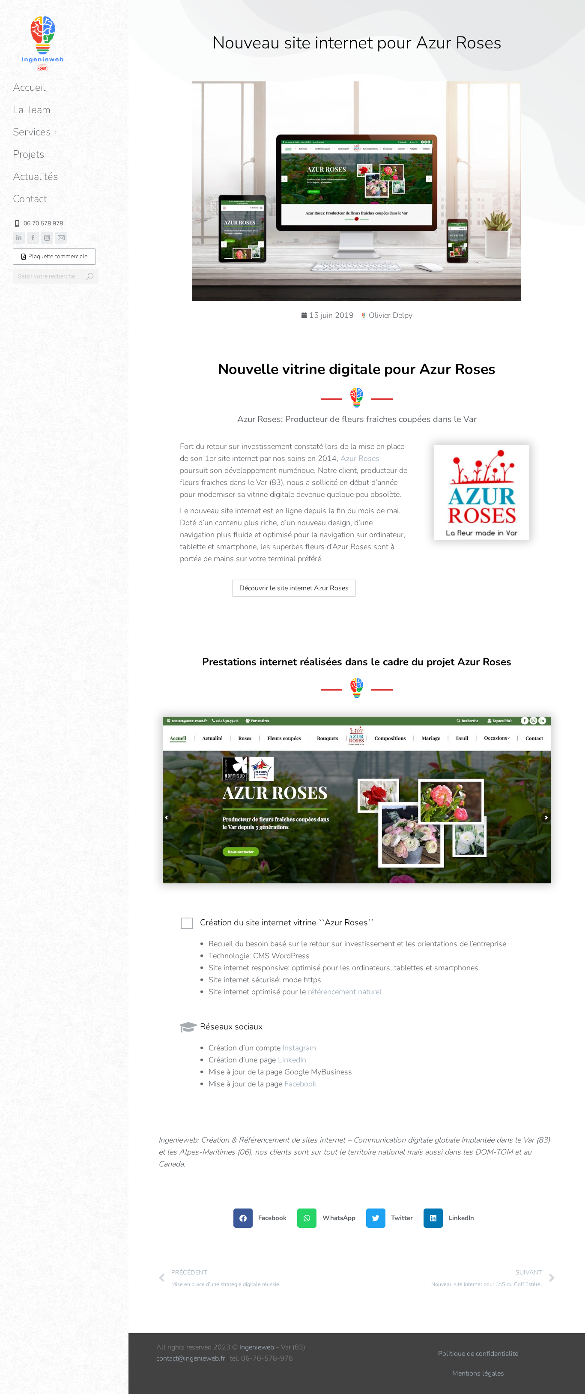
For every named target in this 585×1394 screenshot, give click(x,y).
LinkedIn (292, 1060)
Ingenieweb (256, 1347)
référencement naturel (345, 992)
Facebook (300, 1084)
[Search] (90, 276)
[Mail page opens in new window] (61, 238)
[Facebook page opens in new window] (33, 238)
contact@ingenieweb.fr (190, 1358)
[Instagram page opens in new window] (47, 238)
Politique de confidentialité (478, 1353)
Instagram (299, 1048)
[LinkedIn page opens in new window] (19, 238)
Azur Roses (359, 458)
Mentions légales (478, 1373)
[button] (457, 7)
